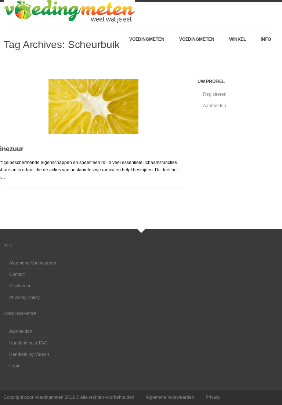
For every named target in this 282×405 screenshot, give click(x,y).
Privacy (213, 397)
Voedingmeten (146, 39)
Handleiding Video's (29, 354)
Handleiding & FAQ (28, 343)
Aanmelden (214, 105)
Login (15, 365)
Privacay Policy (24, 297)
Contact (17, 274)
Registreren (215, 94)
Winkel (237, 39)
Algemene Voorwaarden (33, 263)
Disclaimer (19, 285)
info (266, 39)
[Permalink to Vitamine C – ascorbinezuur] (93, 106)
